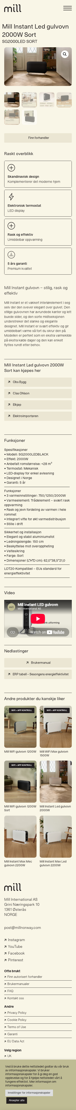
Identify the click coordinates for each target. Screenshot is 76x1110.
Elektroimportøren (25, 416)
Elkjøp (17, 404)
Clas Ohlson (21, 393)
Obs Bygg (19, 382)
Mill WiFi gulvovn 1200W (20, 751)
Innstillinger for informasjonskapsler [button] (29, 1093)
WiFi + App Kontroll (21, 710)
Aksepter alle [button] (16, 1100)
